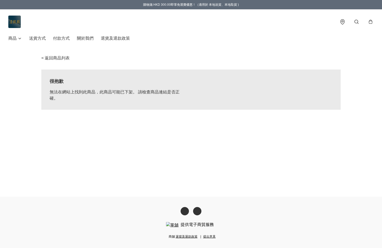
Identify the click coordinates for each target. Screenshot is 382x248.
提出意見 (209, 236)
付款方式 (61, 38)
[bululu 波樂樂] (14, 22)
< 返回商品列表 (55, 58)
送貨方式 (37, 38)
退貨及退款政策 (115, 38)
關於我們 (85, 38)
